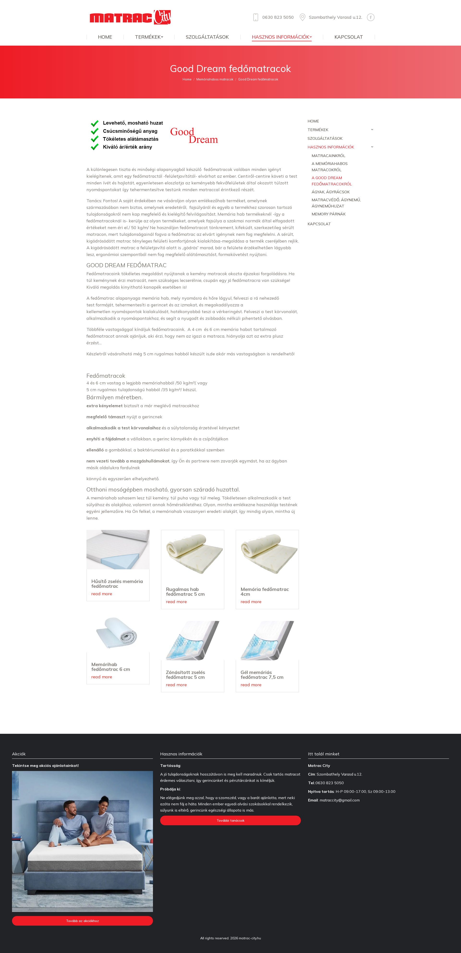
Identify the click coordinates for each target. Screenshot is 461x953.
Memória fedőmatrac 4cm (265, 591)
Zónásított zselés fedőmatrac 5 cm (185, 674)
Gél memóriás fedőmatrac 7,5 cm (262, 674)
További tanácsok (230, 820)
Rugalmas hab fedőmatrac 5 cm (185, 591)
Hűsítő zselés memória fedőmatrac (117, 583)
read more (101, 593)
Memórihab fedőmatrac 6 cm (110, 666)
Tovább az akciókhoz (82, 921)
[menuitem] (104, 37)
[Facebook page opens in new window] (371, 17)
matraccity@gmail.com (340, 800)
